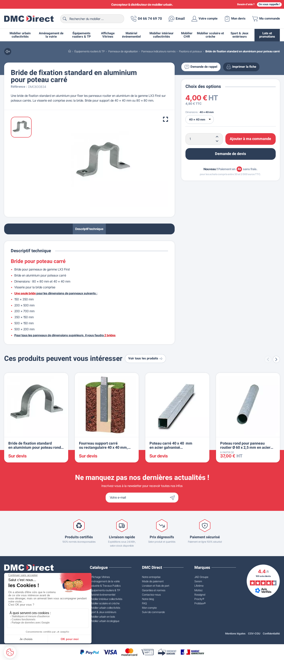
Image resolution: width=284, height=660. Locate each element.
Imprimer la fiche (244, 67)
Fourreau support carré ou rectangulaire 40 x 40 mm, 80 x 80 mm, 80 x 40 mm (103, 448)
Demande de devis (230, 153)
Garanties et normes (153, 590)
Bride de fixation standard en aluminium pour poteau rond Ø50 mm (34, 448)
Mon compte (149, 607)
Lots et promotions (267, 35)
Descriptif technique (89, 228)
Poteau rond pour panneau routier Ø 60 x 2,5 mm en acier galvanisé (245, 448)
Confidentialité (271, 633)
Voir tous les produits (143, 358)
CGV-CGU (254, 633)
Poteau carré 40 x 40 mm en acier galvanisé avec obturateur (170, 448)
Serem (198, 581)
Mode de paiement (153, 581)
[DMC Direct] (29, 19)
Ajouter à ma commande (250, 138)
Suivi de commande (153, 612)
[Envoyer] (173, 498)
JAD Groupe (201, 577)
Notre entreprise (151, 577)
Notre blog (148, 599)
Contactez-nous (151, 594)
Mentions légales (235, 633)
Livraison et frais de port (155, 585)
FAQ (144, 603)
